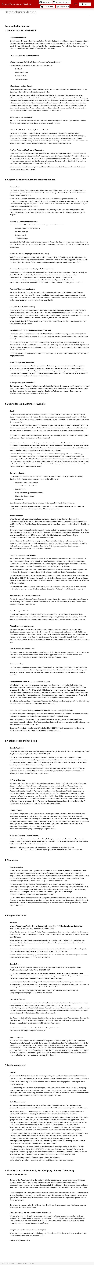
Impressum (11, 1263)
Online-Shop (48, 6)
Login (86, 4)
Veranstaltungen (62, 2)
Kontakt (31, 1263)
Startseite (46, 2)
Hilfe (3, 1263)
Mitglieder (63, 6)
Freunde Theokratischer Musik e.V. (17, 4)
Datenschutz (23, 1263)
